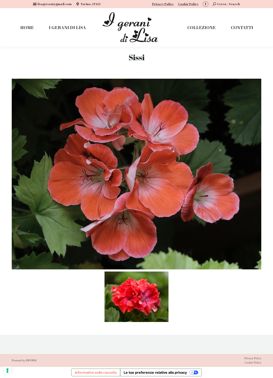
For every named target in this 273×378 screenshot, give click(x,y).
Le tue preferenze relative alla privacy (155, 372)
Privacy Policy (163, 4)
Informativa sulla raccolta (96, 372)
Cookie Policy (188, 4)
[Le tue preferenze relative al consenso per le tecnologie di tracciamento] (7, 370)
